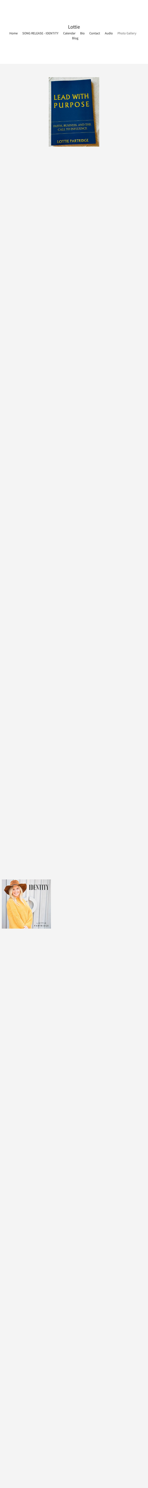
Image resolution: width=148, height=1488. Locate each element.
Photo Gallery (126, 33)
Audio (109, 33)
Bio (82, 33)
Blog (75, 38)
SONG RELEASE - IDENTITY (40, 33)
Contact (94, 33)
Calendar (69, 33)
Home (13, 33)
